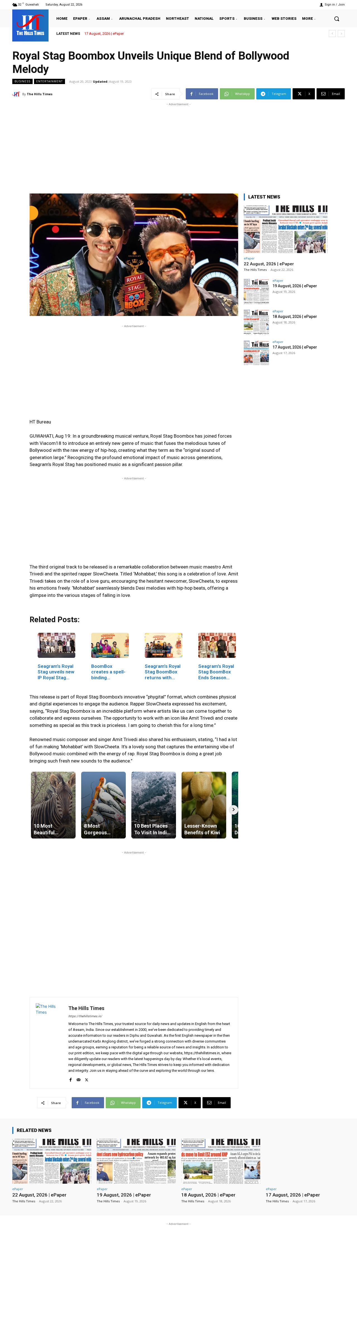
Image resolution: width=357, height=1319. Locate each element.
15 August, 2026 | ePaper (104, 33)
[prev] (332, 33)
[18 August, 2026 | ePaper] (256, 322)
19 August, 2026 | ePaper (294, 286)
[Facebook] (70, 1079)
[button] (337, 19)
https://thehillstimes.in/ (85, 1016)
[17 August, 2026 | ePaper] (256, 352)
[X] (87, 1079)
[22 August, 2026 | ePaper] (285, 229)
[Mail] (78, 1079)
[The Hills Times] (30, 25)
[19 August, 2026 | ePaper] (256, 291)
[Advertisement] (178, 146)
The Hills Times (39, 94)
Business (22, 81)
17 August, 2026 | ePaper (294, 347)
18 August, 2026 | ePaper (294, 316)
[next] (341, 33)
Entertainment (49, 81)
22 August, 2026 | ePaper (269, 263)
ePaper (249, 258)
